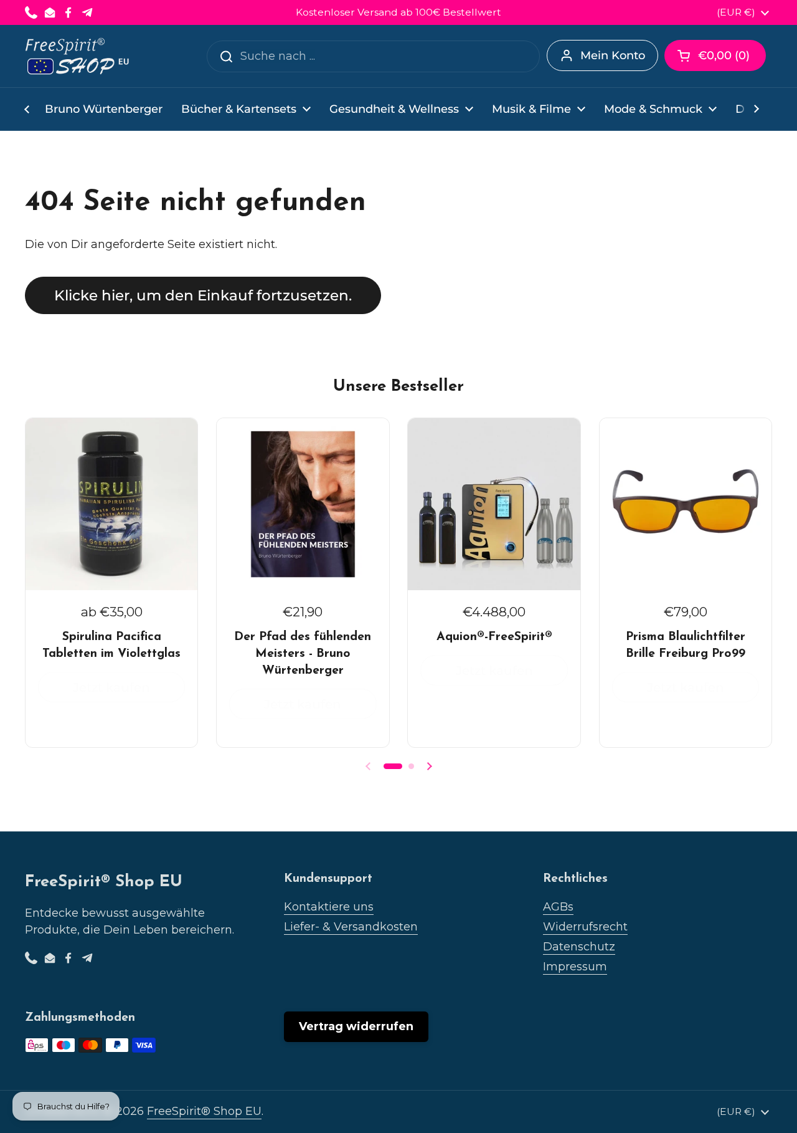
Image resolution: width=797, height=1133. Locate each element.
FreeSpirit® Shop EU (204, 1111)
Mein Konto (612, 55)
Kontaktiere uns (329, 907)
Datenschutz (579, 947)
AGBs (558, 907)
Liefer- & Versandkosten (351, 927)
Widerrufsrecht (585, 927)
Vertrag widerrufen (356, 1026)
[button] (715, 55)
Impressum (575, 966)
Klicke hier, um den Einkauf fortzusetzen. (203, 295)
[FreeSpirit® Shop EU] (78, 56)
